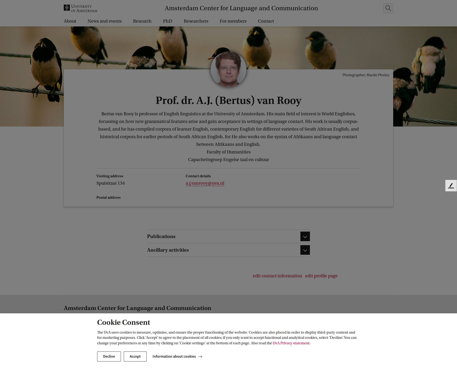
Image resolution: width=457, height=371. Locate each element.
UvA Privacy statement (291, 343)
